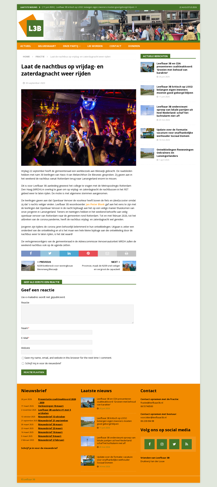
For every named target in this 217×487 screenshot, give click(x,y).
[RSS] (187, 444)
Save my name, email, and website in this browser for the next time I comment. (68, 357)
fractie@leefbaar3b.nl (152, 402)
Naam (24, 328)
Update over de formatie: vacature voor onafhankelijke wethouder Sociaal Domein (175, 132)
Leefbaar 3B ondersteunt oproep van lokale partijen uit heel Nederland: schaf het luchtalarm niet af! (175, 111)
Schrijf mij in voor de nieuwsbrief (43, 363)
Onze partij (70, 46)
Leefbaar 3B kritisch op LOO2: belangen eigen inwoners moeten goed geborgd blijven (175, 89)
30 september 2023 (35, 82)
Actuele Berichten (155, 56)
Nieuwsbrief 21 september (53, 420)
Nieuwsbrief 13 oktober (51, 416)
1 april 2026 (164, 159)
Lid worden (95, 46)
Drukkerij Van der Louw (152, 461)
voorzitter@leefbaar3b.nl (153, 417)
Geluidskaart (47, 46)
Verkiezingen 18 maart (51, 405)
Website (25, 348)
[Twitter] (174, 444)
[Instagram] (162, 444)
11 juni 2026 (164, 96)
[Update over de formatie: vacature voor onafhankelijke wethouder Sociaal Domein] (147, 133)
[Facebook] (149, 444)
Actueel (25, 46)
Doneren (134, 46)
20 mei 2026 (164, 120)
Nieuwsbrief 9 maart (49, 436)
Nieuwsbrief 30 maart (50, 424)
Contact (115, 46)
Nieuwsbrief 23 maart (50, 428)
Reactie (25, 302)
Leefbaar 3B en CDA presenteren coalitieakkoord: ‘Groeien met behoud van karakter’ (175, 68)
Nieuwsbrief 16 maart (50, 432)
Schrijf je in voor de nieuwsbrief (39, 448)
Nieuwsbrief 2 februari (51, 439)
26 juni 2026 (164, 76)
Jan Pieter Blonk (95, 204)
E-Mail (24, 338)
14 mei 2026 (164, 140)
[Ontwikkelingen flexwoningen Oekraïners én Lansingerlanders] (147, 153)
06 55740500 (147, 406)
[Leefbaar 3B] (108, 40)
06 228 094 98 (147, 420)
